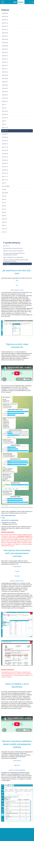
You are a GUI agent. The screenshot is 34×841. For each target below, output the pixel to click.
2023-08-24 (5, 153)
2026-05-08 (5, 33)
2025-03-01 (5, 117)
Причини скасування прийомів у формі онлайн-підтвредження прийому (15, 260)
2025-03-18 (5, 114)
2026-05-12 (5, 29)
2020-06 (4, 215)
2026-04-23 (5, 49)
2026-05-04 (5, 42)
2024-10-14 (5, 130)
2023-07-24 (5, 157)
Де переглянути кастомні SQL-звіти (12, 248)
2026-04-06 (5, 85)
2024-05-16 (5, 144)
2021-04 (4, 209)
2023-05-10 (5, 166)
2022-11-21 (5, 176)
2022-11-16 (5, 179)
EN (33, 2)
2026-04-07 (5, 82)
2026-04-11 (5, 68)
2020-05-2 (4, 219)
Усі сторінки (6, 264)
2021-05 (4, 206)
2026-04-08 (5, 78)
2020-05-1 (4, 222)
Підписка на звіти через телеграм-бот (13, 251)
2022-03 (4, 196)
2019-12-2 (4, 228)
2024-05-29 (5, 140)
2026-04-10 (5, 72)
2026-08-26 (5, 13)
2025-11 (4, 104)
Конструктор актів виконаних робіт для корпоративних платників (14, 254)
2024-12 (4, 124)
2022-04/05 (5, 193)
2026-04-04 (5, 91)
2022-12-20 (5, 173)
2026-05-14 (5, 26)
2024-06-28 (5, 137)
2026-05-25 (5, 23)
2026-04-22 (5, 52)
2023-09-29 (5, 150)
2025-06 (4, 108)
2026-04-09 (5, 75)
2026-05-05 (5, 39)
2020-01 (4, 225)
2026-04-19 (5, 59)
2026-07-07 (5, 19)
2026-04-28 (5, 46)
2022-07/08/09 (5, 186)
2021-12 (4, 202)
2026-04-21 (5, 55)
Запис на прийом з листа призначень (13, 257)
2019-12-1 (4, 232)
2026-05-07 (5, 36)
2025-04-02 (5, 111)
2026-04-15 (5, 62)
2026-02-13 (5, 101)
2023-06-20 (5, 160)
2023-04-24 (5, 170)
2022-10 (4, 183)
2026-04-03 (5, 95)
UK (30, 2)
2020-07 (4, 212)
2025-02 (4, 121)
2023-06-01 (5, 163)
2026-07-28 (5, 16)
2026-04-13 (5, 65)
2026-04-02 (5, 98)
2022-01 (4, 199)
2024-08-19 (5, 134)
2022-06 (4, 189)
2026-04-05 (5, 88)
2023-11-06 (5, 147)
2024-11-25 (5, 127)
